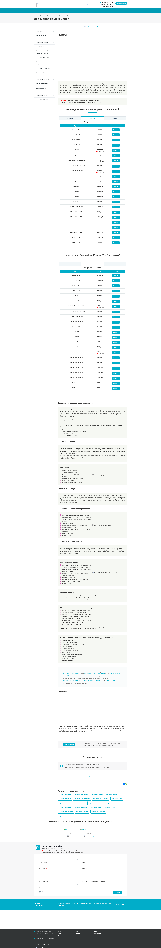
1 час (115, 118)
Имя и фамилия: (44, 856)
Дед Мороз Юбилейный (42, 79)
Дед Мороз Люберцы (41, 35)
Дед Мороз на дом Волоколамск (72, 680)
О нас (59, 931)
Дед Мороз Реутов (41, 31)
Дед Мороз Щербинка (42, 76)
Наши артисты (98, 933)
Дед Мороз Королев (41, 95)
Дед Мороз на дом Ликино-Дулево (94, 673)
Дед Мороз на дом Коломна (92, 680)
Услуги (95, 931)
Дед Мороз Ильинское (42, 92)
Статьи (60, 936)
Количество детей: (45, 875)
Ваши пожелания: (44, 881)
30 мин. (93, 118)
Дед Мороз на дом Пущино (71, 673)
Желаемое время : (94, 881)
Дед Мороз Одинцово (42, 83)
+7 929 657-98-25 (107, 4)
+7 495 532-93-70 (107, 2)
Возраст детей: (87, 875)
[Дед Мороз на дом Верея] (92, 27)
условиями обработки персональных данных (61, 888)
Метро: (84, 869)
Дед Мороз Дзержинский (43, 68)
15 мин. (70, 118)
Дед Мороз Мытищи (41, 28)
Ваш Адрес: (43, 869)
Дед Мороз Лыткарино (42, 99)
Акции (59, 933)
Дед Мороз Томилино (41, 61)
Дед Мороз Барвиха (41, 64)
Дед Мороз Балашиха (42, 42)
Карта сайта (79, 936)
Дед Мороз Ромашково (42, 53)
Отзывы (78, 933)
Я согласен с (57, 888)
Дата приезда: (43, 862)
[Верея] (66, 700)
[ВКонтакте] (124, 784)
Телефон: (85, 856)
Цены (77, 931)
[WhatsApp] (126, 784)
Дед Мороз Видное (41, 46)
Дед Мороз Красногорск (42, 50)
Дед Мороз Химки (41, 39)
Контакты (96, 936)
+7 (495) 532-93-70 (43, 944)
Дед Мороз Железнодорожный (41, 87)
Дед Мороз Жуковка (41, 72)
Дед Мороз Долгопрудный (43, 57)
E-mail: (84, 862)
